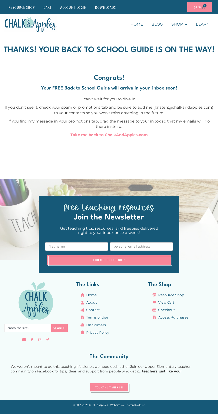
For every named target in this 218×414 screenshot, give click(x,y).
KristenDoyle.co (135, 405)
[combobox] (27, 328)
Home (136, 24)
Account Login (73, 7)
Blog (157, 24)
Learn (202, 24)
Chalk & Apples (98, 405)
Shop (177, 24)
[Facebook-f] (32, 339)
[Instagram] (39, 339)
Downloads (105, 7)
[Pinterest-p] (47, 339)
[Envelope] (24, 339)
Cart (47, 7)
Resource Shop (22, 7)
